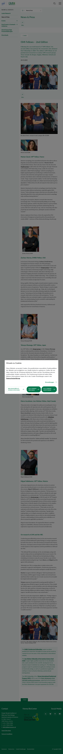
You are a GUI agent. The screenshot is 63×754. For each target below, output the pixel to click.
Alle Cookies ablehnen (32, 389)
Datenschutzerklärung (13, 378)
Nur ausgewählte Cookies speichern (14, 389)
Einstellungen (49, 382)
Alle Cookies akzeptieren (47, 389)
